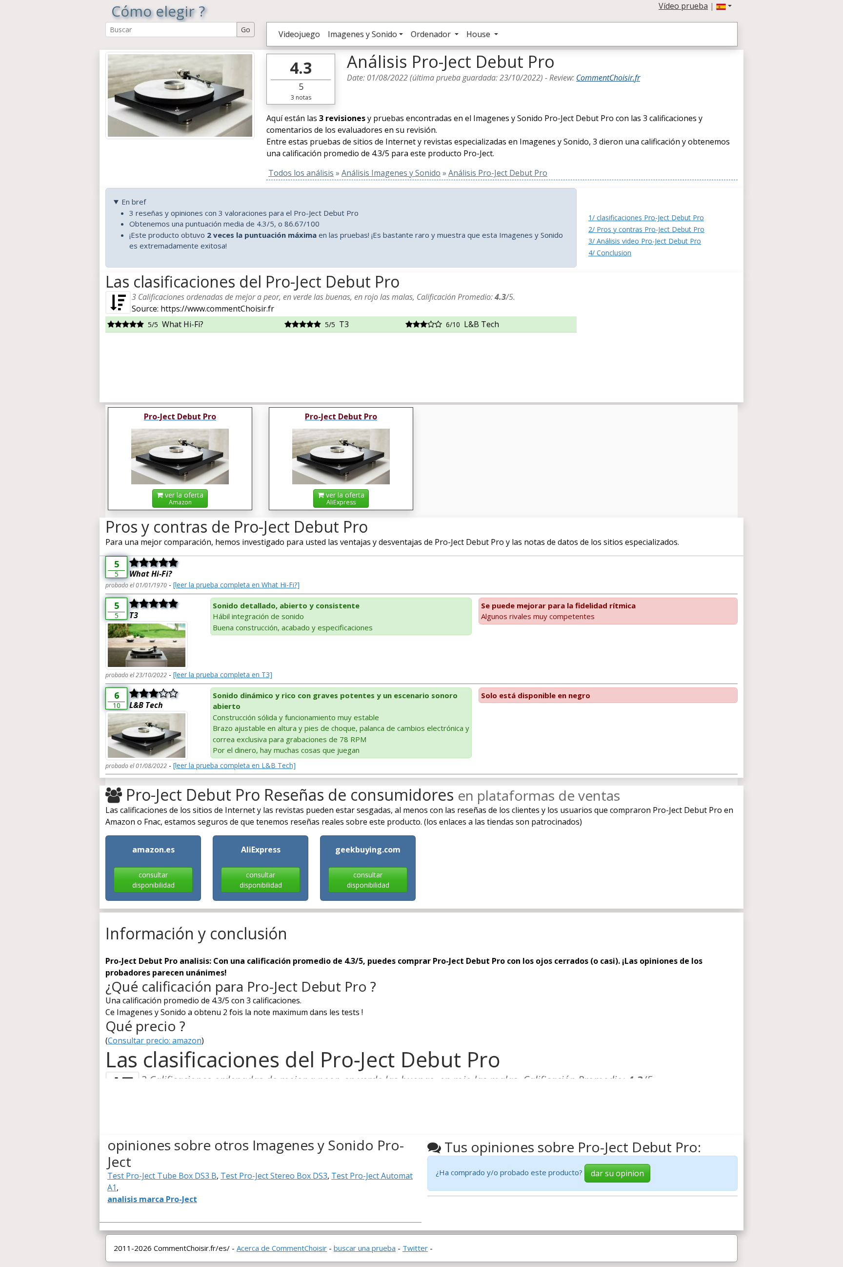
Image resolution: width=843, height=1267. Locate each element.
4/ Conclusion (609, 252)
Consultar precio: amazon (154, 1040)
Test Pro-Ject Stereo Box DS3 (274, 1175)
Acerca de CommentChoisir (282, 1248)
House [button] (479, 34)
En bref (133, 202)
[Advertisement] (663, 333)
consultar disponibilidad (153, 880)
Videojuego (299, 34)
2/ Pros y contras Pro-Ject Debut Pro (646, 229)
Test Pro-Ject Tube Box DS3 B (162, 1175)
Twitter (415, 1248)
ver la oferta (183, 498)
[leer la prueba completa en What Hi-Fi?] (236, 584)
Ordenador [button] (432, 34)
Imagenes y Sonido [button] (362, 34)
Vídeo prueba (683, 5)
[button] (724, 5)
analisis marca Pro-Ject (152, 1199)
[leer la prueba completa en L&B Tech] (234, 765)
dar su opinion (617, 1173)
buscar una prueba (365, 1248)
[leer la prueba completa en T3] (222, 674)
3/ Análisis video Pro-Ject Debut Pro (644, 241)
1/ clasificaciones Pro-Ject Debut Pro (646, 217)
